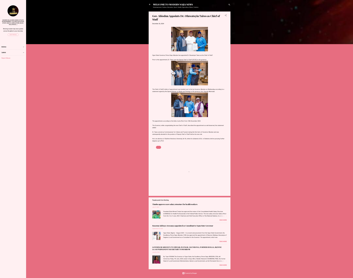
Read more (223, 220)
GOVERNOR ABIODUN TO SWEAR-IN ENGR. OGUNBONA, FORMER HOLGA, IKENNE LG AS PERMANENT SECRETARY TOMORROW (187, 248)
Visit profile (13, 34)
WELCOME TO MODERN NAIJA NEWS (173, 4)
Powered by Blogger (190, 273)
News (158, 147)
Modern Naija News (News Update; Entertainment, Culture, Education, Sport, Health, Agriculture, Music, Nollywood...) (13, 22)
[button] (226, 15)
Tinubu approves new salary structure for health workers (174, 204)
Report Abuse (5, 58)
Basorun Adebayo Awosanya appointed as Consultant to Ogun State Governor (182, 226)
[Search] (229, 5)
